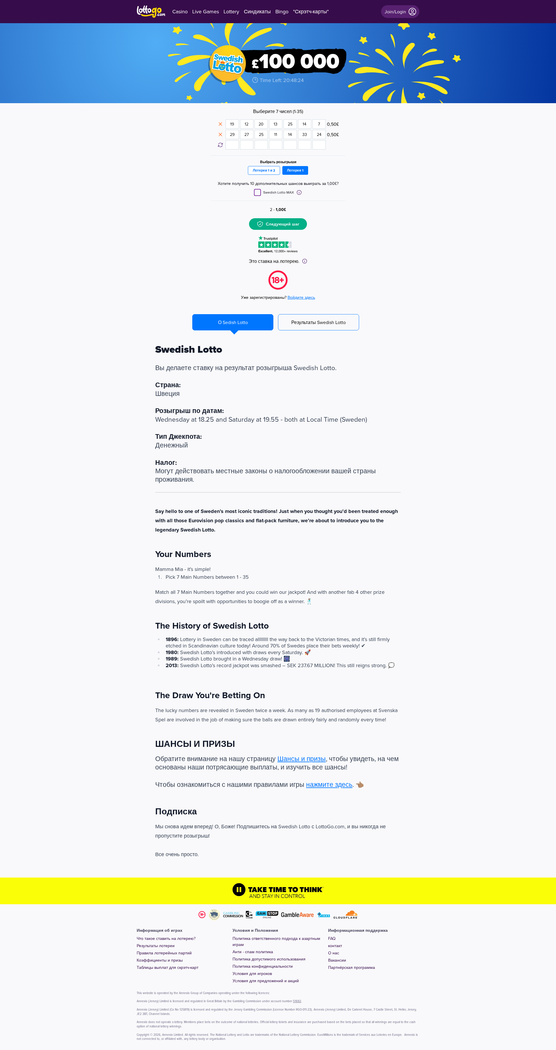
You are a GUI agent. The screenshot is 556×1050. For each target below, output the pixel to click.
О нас (333, 953)
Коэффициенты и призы (160, 960)
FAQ (332, 938)
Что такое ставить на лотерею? (166, 938)
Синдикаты (257, 11)
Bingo (281, 11)
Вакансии (337, 960)
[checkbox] (257, 192)
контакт (335, 946)
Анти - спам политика (253, 952)
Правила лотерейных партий (164, 953)
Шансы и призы (301, 758)
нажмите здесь (329, 784)
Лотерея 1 (295, 170)
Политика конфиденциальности (263, 966)
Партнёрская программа (351, 967)
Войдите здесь (301, 297)
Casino (180, 11)
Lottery (231, 11)
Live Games (205, 11)
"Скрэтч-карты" (311, 11)
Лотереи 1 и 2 (264, 170)
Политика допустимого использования (269, 959)
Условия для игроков (252, 973)
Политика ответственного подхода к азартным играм (276, 941)
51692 (297, 1000)
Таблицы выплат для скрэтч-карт (167, 967)
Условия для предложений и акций (266, 981)
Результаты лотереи (156, 946)
